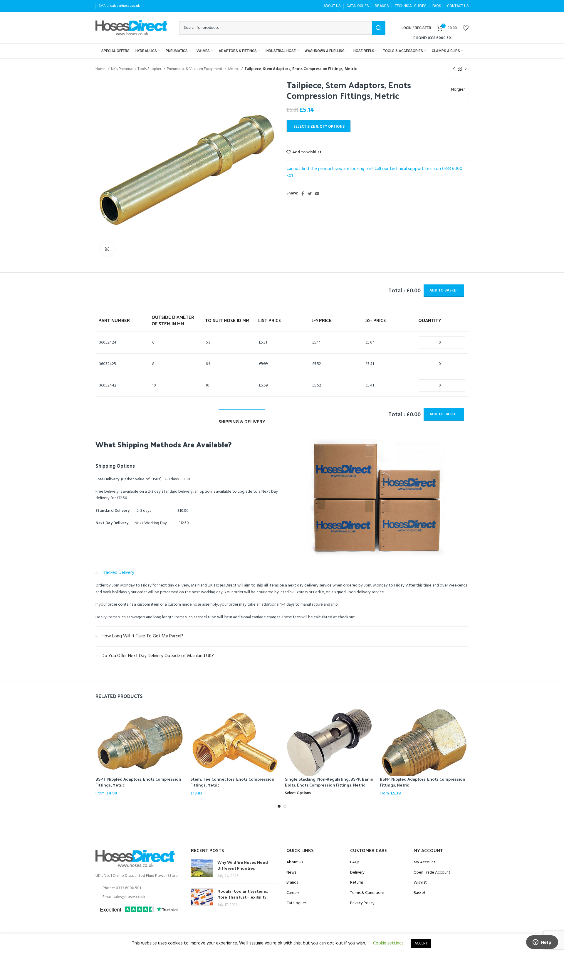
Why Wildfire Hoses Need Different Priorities (242, 865)
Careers (292, 893)
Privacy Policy (362, 903)
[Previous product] (454, 69)
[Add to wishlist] (180, 732)
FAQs (354, 862)
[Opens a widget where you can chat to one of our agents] (542, 942)
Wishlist (420, 883)
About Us (294, 862)
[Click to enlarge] (107, 248)
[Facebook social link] (303, 193)
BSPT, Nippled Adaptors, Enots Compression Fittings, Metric (138, 782)
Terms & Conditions (367, 893)
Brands (292, 883)
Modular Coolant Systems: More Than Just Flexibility (242, 894)
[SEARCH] (378, 28)
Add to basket (443, 290)
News (291, 873)
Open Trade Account (432, 873)
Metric (234, 69)
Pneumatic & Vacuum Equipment (195, 69)
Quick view (180, 719)
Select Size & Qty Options (319, 127)
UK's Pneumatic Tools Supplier (136, 69)
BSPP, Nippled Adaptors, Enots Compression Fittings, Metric (422, 782)
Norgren (458, 89)
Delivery (357, 873)
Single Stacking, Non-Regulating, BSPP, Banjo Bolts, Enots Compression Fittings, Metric (329, 782)
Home (100, 69)
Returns (356, 883)
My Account (424, 862)
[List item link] (138, 888)
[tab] (242, 418)
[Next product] (466, 69)
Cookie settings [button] (388, 943)
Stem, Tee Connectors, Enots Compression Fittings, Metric (232, 782)
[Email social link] (317, 193)
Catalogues (296, 903)
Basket (420, 893)
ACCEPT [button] (420, 943)
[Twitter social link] (309, 193)
